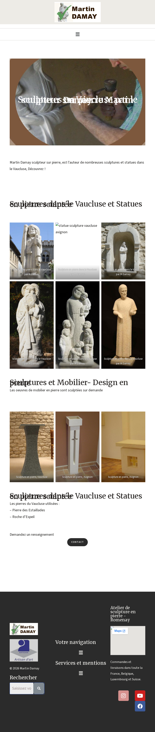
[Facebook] (140, 706)
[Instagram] (123, 695)
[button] (77, 34)
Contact (77, 542)
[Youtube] (140, 695)
